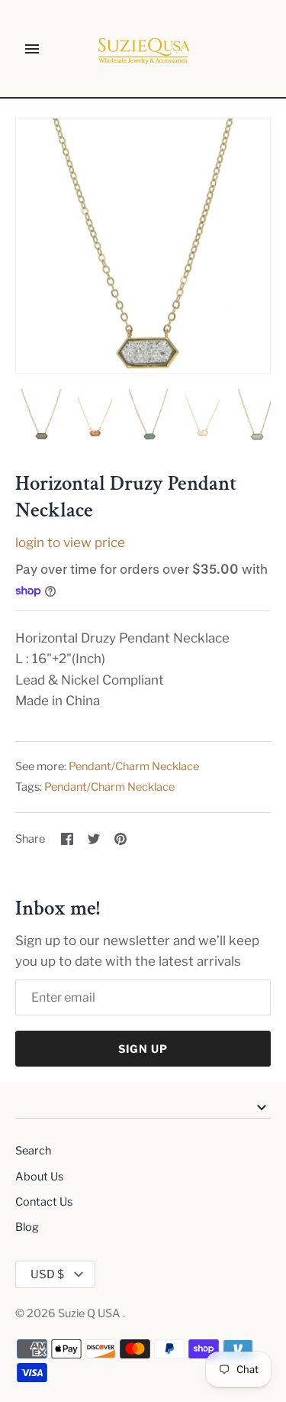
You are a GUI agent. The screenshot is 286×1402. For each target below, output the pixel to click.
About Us (39, 1176)
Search (33, 1151)
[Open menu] (32, 49)
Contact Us (43, 1202)
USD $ (47, 1274)
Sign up (143, 1048)
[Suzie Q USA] (143, 49)
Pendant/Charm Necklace (134, 766)
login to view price (70, 542)
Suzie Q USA (90, 1313)
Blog (27, 1227)
